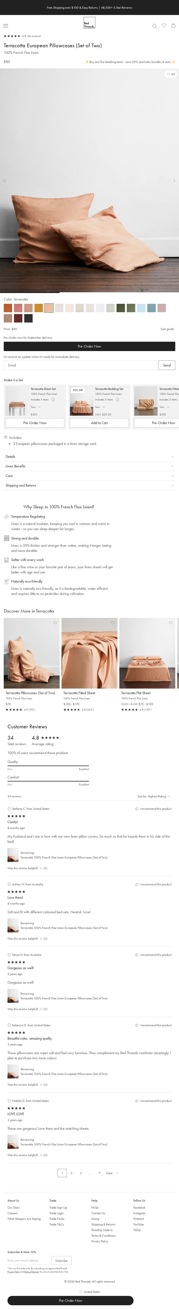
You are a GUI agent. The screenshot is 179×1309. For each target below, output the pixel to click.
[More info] (53, 399)
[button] (170, 74)
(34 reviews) (34, 36)
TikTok (137, 1230)
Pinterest (138, 1219)
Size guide (167, 329)
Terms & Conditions (103, 1235)
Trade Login (56, 1213)
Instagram (139, 1213)
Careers (12, 1213)
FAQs (95, 1207)
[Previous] (7, 181)
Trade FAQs (56, 1219)
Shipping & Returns (103, 1224)
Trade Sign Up (58, 1207)
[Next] (171, 181)
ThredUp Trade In (102, 1230)
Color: (16, 299)
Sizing (95, 1219)
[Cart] (173, 25)
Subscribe (61, 1260)
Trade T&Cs (56, 1224)
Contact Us (98, 1213)
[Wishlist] (164, 25)
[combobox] (154, 26)
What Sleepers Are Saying (24, 1219)
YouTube (138, 1224)
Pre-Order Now (89, 346)
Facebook (139, 1207)
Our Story (13, 1207)
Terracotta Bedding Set (109, 389)
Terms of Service (31, 1271)
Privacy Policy (99, 1241)
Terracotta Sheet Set (43, 389)
